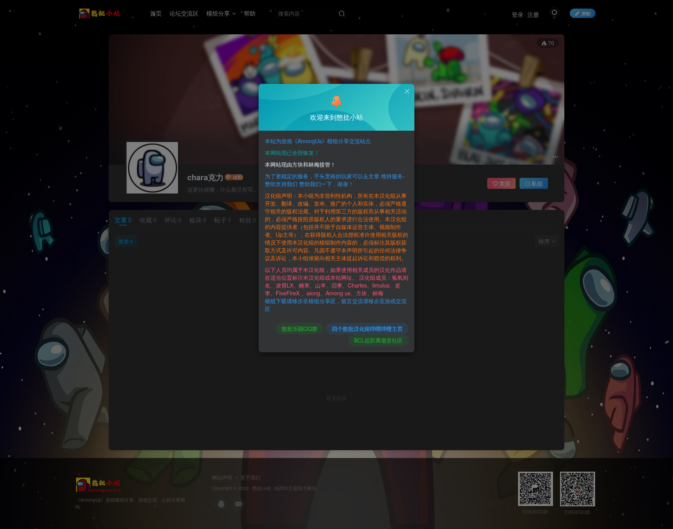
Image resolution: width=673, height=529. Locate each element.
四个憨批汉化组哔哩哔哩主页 (367, 328)
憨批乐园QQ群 (299, 328)
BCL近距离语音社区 (378, 340)
